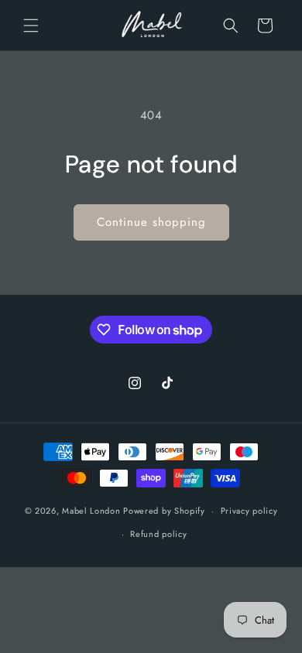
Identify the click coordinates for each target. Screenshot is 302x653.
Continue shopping (151, 222)
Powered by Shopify (164, 510)
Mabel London (91, 510)
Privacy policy (249, 510)
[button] (31, 26)
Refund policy (158, 534)
